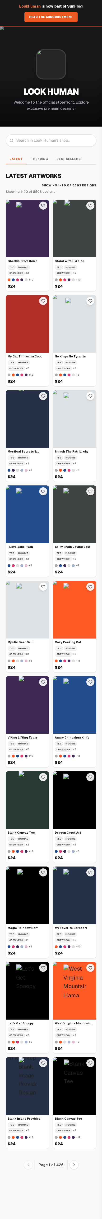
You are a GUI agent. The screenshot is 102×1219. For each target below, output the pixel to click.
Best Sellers (68, 159)
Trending (39, 159)
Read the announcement (51, 17)
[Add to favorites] (43, 206)
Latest (16, 159)
